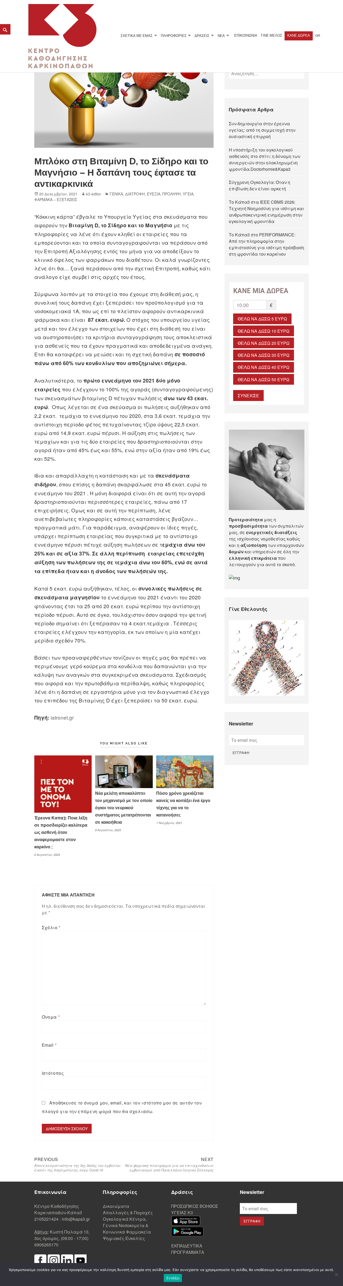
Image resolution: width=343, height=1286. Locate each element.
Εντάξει (173, 1278)
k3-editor (93, 193)
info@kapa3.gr (76, 1219)
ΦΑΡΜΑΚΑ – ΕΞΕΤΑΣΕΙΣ (55, 199)
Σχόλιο (51, 927)
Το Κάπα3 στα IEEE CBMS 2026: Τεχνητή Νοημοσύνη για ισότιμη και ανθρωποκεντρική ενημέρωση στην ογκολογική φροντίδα (266, 211)
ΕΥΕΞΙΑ (153, 193)
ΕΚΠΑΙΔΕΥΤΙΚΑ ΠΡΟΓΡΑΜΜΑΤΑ (187, 1249)
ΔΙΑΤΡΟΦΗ (135, 193)
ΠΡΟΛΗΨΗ (171, 193)
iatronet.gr (62, 717)
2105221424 (46, 1219)
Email (49, 1045)
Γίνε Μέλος (271, 35)
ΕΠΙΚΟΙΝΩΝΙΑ (245, 35)
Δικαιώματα (116, 1206)
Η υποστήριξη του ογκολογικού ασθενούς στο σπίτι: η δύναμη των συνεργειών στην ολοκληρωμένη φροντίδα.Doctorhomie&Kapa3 (264, 159)
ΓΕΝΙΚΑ (116, 193)
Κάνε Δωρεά (298, 35)
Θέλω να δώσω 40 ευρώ (263, 367)
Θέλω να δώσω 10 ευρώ (263, 331)
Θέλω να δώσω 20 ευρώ (263, 343)
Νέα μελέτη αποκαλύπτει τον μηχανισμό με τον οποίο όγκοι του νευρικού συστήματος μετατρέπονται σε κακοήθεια (123, 808)
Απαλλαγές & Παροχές (128, 1212)
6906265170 (46, 1245)
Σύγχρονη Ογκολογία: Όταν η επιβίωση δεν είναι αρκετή (259, 185)
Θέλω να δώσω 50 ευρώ (263, 379)
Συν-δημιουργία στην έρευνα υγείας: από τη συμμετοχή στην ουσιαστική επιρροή (262, 129)
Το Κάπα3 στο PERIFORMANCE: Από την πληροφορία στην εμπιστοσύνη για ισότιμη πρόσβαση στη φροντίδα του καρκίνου (266, 244)
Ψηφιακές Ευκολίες (124, 1238)
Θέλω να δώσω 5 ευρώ (262, 319)
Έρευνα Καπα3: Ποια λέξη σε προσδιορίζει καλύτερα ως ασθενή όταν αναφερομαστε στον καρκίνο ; (60, 832)
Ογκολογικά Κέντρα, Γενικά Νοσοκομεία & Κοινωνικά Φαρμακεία (127, 1225)
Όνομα (51, 1017)
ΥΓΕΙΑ (188, 193)
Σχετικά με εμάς (136, 35)
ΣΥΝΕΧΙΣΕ (248, 395)
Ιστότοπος (53, 1073)
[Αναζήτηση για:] (267, 73)
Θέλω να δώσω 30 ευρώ (263, 355)
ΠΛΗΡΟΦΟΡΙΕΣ (174, 35)
